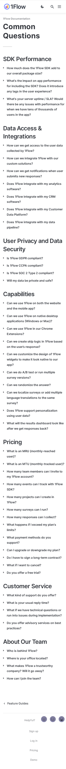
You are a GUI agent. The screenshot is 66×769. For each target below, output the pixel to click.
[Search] (52, 7)
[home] (15, 7)
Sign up (33, 731)
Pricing (34, 750)
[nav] (59, 6)
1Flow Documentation (16, 18)
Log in (33, 740)
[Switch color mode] (42, 6)
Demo (33, 759)
